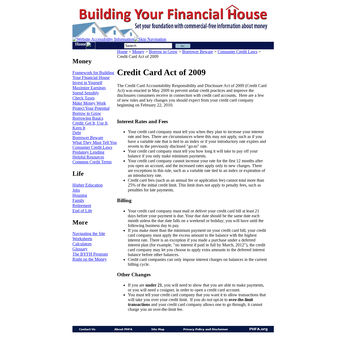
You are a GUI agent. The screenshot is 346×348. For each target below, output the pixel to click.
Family (78, 200)
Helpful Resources (88, 157)
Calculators (82, 244)
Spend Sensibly (85, 93)
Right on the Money (89, 259)
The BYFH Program (90, 254)
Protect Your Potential (90, 108)
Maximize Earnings (89, 87)
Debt (76, 132)
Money (138, 51)
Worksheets (82, 238)
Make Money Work (89, 103)
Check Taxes (83, 98)
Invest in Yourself (87, 82)
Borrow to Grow (86, 113)
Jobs (76, 190)
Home (80, 44)
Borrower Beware (87, 137)
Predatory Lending (88, 152)
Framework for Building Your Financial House (93, 75)
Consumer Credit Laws (92, 147)
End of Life (82, 210)
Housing (79, 195)
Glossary (80, 249)
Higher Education (87, 185)
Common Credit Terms (92, 162)
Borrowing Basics (87, 118)
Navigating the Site (88, 233)
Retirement (81, 205)
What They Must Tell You (94, 142)
